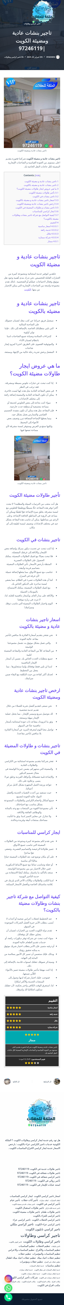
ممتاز (53, 241)
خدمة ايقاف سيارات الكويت (51, 1274)
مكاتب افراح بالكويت (29, 1282)
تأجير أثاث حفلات (29, 1200)
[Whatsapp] (8, 1288)
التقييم (54, 222)
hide (37, 175)
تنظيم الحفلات (43, 1246)
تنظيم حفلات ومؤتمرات (31, 1261)
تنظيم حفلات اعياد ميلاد (48, 1257)
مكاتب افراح (56, 1282)
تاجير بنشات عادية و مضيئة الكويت (41, 181)
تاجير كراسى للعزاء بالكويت (46, 1215)
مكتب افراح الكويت (13, 1282)
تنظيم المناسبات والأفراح (48, 1249)
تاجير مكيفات (55, 1246)
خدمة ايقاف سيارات (26, 1270)
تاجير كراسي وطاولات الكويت (41, 1241)
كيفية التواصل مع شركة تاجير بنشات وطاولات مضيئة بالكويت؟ (33, 903)
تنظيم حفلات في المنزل (52, 1262)
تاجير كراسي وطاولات (12, 57)
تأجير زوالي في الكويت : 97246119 (42, 1180)
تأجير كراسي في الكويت (48, 1204)
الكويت (27, 289)
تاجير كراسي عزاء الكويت (47, 1224)
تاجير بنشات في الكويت (45, 196)
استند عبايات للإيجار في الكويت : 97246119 (38, 1184)
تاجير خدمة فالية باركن (52, 1208)
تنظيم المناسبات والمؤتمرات (46, 1253)
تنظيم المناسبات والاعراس (21, 1249)
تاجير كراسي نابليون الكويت (43, 1229)
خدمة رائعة (49, 229)
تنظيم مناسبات (52, 1265)
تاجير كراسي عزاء (22, 1219)
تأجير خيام (15, 1200)
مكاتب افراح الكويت (43, 1282)
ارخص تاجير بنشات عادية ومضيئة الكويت (37, 203)
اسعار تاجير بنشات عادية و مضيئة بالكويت (37, 200)
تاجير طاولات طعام (50, 1211)
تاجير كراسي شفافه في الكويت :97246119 (39, 1176)
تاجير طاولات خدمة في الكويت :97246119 (39, 1169)
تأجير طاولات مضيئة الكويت (43, 192)
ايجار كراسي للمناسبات (45, 211)
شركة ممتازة (48, 237)
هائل (52, 233)
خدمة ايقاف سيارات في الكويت (49, 1278)
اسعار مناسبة (48, 226)
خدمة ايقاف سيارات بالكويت (30, 1274)
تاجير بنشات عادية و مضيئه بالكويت (41, 184)
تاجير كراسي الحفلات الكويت (46, 1219)
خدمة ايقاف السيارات (37, 1266)
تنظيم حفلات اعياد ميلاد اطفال (21, 1257)
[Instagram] (8, 1279)
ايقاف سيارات (44, 1200)
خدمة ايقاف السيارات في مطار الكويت (47, 1270)
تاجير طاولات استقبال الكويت (29, 1207)
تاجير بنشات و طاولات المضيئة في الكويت (36, 207)
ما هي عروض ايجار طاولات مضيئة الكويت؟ (37, 188)
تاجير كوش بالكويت (15, 1242)
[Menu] (6, 12)
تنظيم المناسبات (27, 1246)
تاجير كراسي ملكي (22, 1224)
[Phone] (8, 1297)
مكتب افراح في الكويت (48, 1285)
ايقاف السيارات (55, 1200)
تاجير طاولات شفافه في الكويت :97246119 (38, 1173)
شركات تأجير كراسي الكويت (24, 1277)
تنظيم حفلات (24, 1253)
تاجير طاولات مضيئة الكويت (26, 1211)
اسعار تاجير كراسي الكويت (47, 1196)
